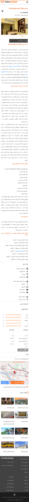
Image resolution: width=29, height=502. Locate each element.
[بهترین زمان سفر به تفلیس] (21, 398)
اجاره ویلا (26, 490)
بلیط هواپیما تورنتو (24, 469)
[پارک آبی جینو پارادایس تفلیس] (8, 428)
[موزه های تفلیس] (21, 412)
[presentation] (26, 26)
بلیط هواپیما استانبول (24, 459)
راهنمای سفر (25, 472)
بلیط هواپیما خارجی (24, 465)
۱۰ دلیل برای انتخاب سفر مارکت (8, 465)
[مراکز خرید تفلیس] (21, 442)
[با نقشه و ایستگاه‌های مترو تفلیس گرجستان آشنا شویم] (8, 412)
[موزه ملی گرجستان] (8, 398)
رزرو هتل (26, 487)
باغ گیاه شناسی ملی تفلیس (14, 66)
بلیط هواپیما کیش (10, 483)
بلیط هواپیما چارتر (24, 462)
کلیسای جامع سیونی (19, 251)
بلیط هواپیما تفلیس (10, 490)
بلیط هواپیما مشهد (10, 487)
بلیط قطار (26, 483)
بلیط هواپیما (11, 477)
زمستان (11, 344)
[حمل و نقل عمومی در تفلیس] (8, 442)
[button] (26, 36)
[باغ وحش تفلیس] (21, 428)
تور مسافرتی (26, 480)
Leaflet (27, 383)
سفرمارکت (26, 477)
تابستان (11, 338)
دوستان (25, 344)
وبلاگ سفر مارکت (10, 462)
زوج (26, 335)
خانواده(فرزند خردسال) (23, 338)
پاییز (12, 341)
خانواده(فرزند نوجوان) (23, 341)
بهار (12, 335)
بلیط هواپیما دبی (10, 480)
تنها (26, 347)
